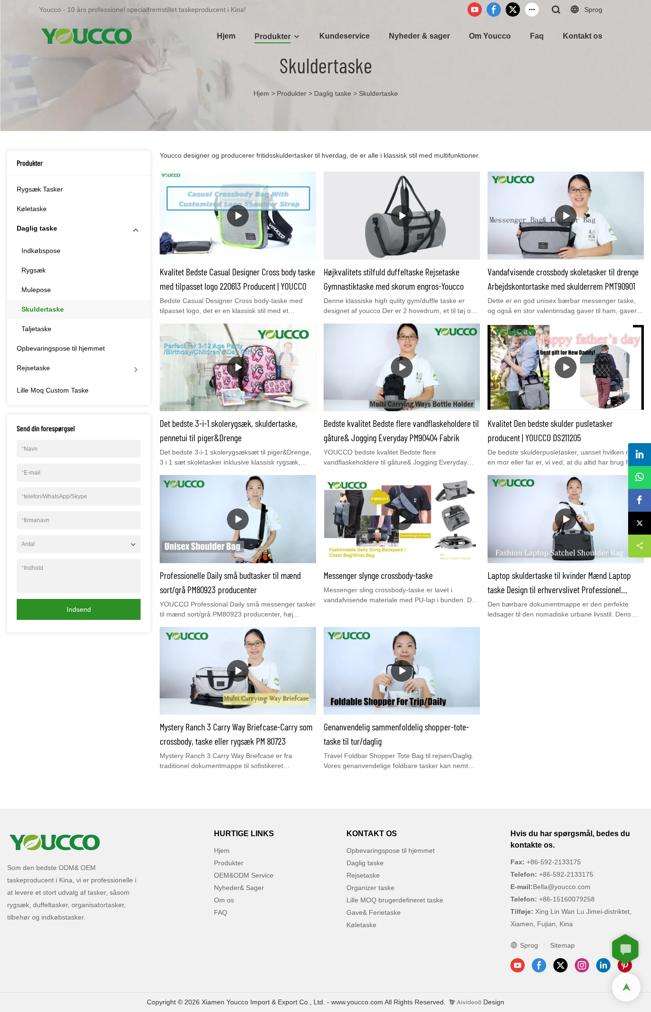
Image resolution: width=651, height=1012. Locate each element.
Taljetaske (36, 329)
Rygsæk (33, 270)
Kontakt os (582, 36)
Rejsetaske (33, 368)
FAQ (220, 912)
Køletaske (32, 209)
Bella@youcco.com (561, 887)
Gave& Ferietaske (373, 912)
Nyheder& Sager (239, 887)
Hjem (226, 36)
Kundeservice (344, 36)
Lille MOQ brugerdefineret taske (394, 900)
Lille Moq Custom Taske (53, 390)
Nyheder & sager (419, 36)
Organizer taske (370, 887)
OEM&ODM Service (244, 875)
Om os (224, 900)
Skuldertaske (378, 93)
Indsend (79, 609)
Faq (537, 36)
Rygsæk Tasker (40, 189)
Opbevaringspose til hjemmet (61, 348)
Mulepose (36, 289)
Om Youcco (490, 36)
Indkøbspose (41, 250)
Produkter (272, 36)
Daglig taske (332, 93)
